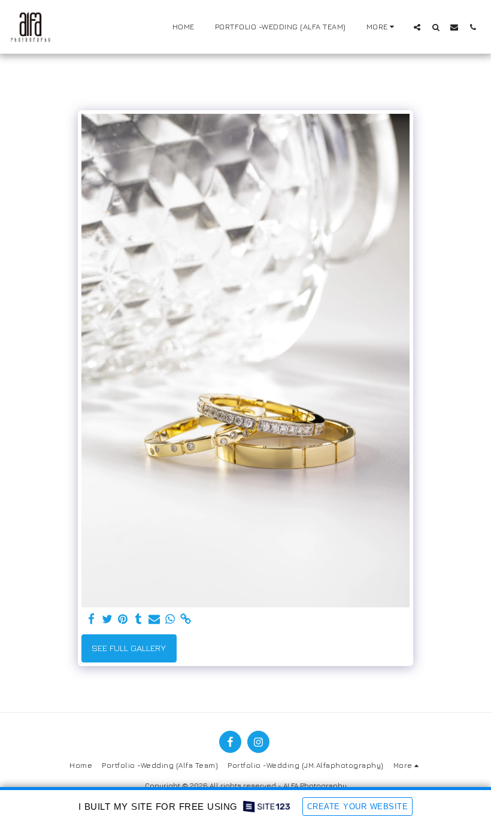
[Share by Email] (154, 619)
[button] (417, 27)
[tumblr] (138, 619)
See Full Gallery (129, 648)
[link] (186, 619)
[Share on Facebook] (91, 619)
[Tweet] (107, 619)
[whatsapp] (170, 619)
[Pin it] (123, 619)
